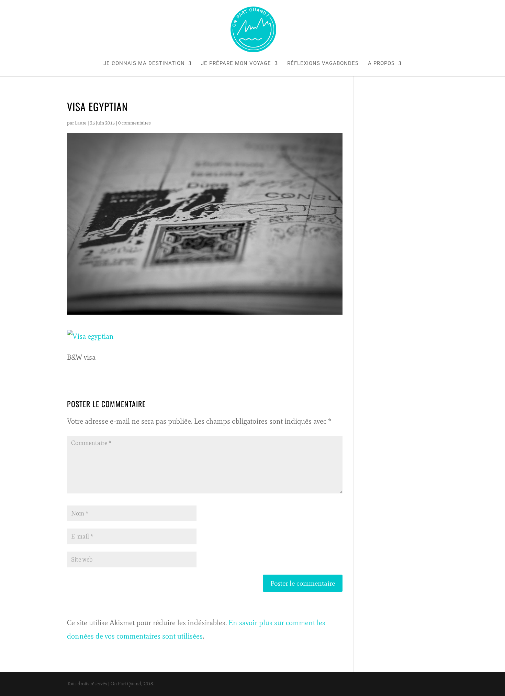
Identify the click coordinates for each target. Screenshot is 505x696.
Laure (81, 123)
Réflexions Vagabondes (323, 63)
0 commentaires (134, 123)
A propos (381, 63)
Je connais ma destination (144, 63)
